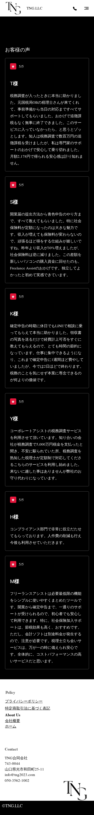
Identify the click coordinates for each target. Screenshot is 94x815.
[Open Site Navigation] (86, 8)
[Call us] (75, 8)
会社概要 (12, 720)
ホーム (10, 726)
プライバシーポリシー (24, 701)
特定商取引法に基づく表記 (27, 708)
